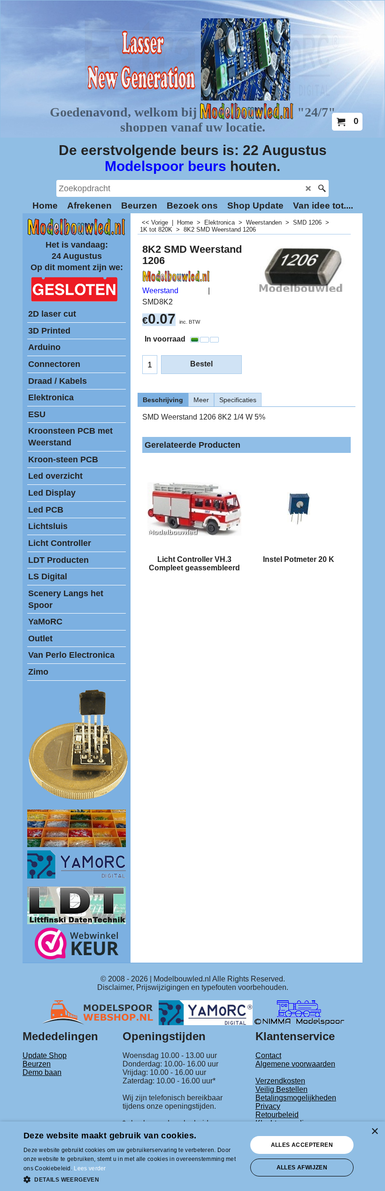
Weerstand (160, 291)
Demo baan (42, 1072)
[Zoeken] (322, 188)
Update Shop (45, 1055)
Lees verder (90, 1168)
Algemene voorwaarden (295, 1064)
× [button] (374, 1131)
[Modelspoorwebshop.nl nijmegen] (100, 1012)
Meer (201, 400)
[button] (131, 1179)
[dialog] (192, 1156)
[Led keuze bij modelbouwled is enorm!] (76, 844)
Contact (268, 1055)
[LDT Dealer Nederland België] (79, 799)
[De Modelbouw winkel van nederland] (76, 233)
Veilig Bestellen (281, 1089)
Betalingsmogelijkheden (295, 1098)
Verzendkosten (280, 1081)
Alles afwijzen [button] (302, 1167)
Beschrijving (163, 400)
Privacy (267, 1106)
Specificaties (237, 400)
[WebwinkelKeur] (77, 945)
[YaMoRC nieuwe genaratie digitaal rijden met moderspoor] (76, 876)
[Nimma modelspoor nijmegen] (299, 1012)
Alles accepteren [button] (302, 1145)
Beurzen (37, 1064)
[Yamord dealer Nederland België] (206, 1012)
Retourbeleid (277, 1115)
